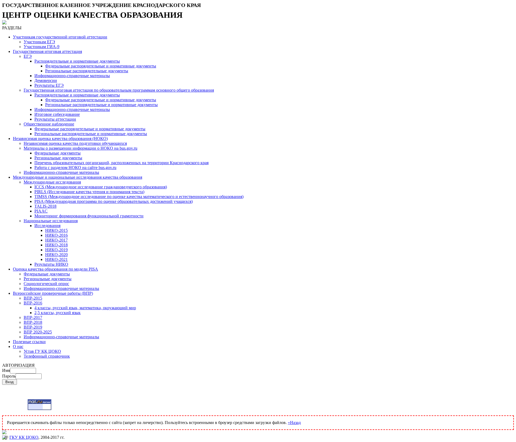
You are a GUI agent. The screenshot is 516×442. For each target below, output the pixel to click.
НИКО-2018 (56, 245)
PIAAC (41, 211)
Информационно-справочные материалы (72, 75)
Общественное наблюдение (49, 124)
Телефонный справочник (47, 356)
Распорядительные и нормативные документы (77, 61)
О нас (18, 346)
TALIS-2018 (45, 206)
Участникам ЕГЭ (39, 41)
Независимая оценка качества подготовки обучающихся (75, 143)
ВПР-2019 (33, 327)
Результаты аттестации (55, 119)
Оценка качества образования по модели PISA (55, 269)
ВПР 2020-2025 (38, 332)
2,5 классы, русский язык (57, 312)
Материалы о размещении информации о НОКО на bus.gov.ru (80, 148)
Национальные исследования (51, 220)
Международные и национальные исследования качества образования (77, 177)
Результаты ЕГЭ (49, 85)
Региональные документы (58, 158)
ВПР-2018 (33, 322)
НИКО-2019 (56, 249)
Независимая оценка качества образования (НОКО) (60, 138)
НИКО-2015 (56, 230)
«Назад (294, 422)
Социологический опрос (46, 283)
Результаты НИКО (51, 264)
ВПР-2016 (33, 303)
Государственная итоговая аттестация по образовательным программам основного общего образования (119, 90)
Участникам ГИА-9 (41, 46)
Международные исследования (52, 182)
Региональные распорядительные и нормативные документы (101, 104)
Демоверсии (45, 80)
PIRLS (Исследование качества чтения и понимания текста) (89, 191)
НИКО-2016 (56, 235)
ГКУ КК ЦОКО (23, 437)
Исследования (47, 225)
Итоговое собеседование (57, 114)
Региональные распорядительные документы (86, 71)
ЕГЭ (28, 56)
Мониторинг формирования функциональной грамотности (89, 216)
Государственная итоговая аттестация (47, 51)
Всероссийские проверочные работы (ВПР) (53, 293)
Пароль (9, 376)
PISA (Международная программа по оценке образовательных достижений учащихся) (113, 201)
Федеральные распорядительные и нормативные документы (100, 66)
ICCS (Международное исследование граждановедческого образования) (100, 187)
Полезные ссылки (29, 341)
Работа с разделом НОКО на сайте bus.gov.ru (75, 167)
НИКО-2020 (56, 254)
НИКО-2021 (56, 259)
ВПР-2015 (33, 298)
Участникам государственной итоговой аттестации (60, 37)
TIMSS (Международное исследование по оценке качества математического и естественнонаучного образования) (138, 196)
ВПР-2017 (33, 317)
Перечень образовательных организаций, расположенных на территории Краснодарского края (121, 162)
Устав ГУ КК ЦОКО (42, 351)
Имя (6, 370)
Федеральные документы (57, 153)
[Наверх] (258, 432)
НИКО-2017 (56, 240)
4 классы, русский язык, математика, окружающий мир (85, 308)
